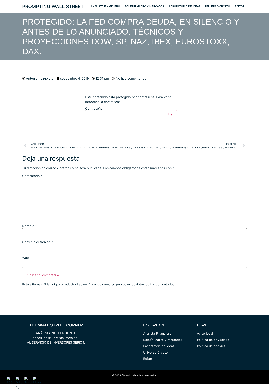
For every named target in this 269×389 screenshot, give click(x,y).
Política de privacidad (213, 340)
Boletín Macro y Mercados (144, 6)
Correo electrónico (37, 241)
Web (25, 257)
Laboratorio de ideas (184, 6)
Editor (239, 6)
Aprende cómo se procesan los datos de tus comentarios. (132, 284)
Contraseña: (94, 108)
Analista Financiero (105, 6)
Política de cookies (211, 346)
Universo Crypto (217, 6)
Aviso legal (205, 333)
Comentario (32, 175)
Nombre (29, 226)
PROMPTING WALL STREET (53, 6)
